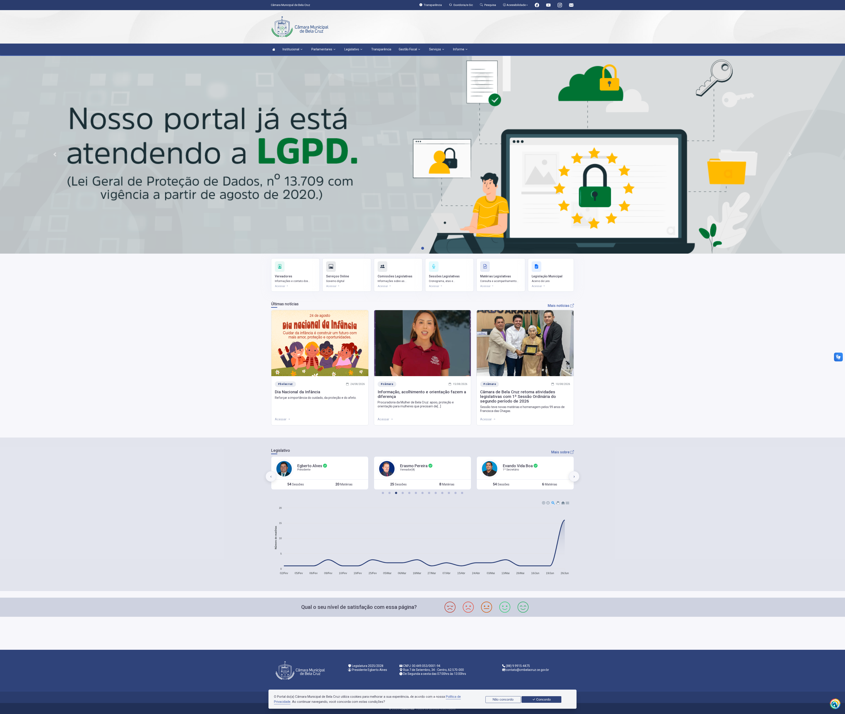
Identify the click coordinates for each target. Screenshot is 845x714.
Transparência (381, 49)
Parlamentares (321, 49)
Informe (458, 49)
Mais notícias (559, 306)
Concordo (543, 699)
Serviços (435, 49)
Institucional (291, 49)
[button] (383, 493)
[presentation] (271, 476)
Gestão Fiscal (408, 49)
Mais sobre (560, 452)
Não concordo (503, 699)
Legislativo (351, 49)
